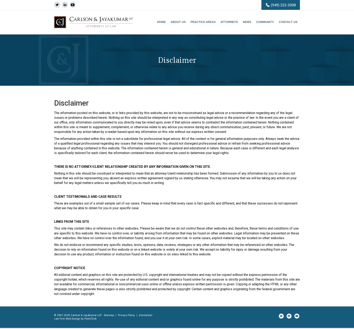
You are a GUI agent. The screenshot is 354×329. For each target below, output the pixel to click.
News (247, 22)
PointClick (90, 318)
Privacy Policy (126, 315)
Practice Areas (203, 22)
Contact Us (288, 22)
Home (161, 22)
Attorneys (229, 22)
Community (265, 22)
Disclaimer (145, 315)
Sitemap (109, 315)
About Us (178, 22)
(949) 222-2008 (283, 5)
